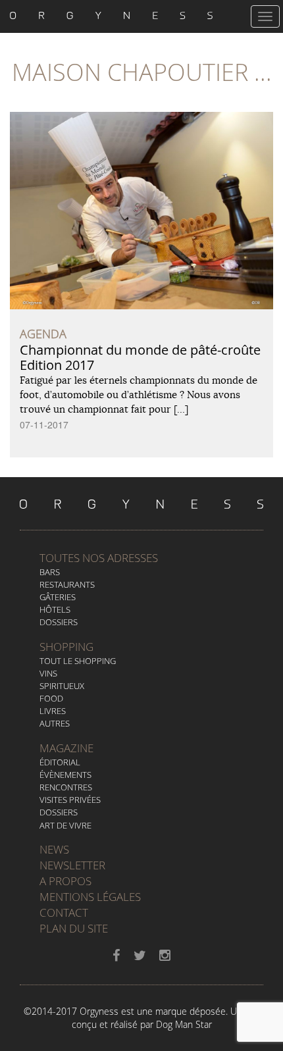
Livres (52, 711)
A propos (65, 880)
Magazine (66, 748)
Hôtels (54, 609)
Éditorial (59, 762)
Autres (54, 723)
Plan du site (73, 928)
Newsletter (72, 865)
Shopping (66, 646)
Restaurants (67, 584)
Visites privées (70, 800)
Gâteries (57, 597)
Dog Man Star (184, 1024)
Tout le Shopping (77, 661)
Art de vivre (65, 825)
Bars (49, 572)
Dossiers (58, 622)
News (54, 849)
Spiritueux (61, 686)
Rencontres (65, 787)
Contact (63, 912)
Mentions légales (90, 896)
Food (51, 698)
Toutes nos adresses (98, 557)
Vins (48, 673)
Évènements (65, 775)
